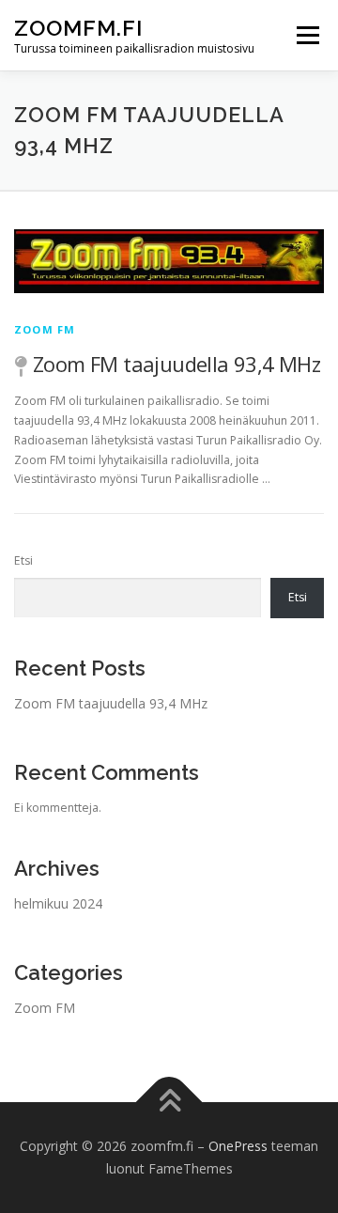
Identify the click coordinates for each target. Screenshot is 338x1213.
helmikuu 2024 (58, 903)
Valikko (307, 35)
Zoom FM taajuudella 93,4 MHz (176, 364)
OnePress (238, 1146)
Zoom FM (44, 329)
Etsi (23, 560)
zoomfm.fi (78, 27)
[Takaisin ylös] (169, 1102)
